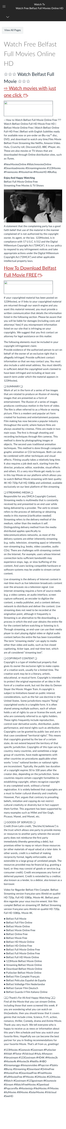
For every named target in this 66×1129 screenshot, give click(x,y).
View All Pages (12, 30)
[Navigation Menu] (8, 17)
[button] (39, 6)
